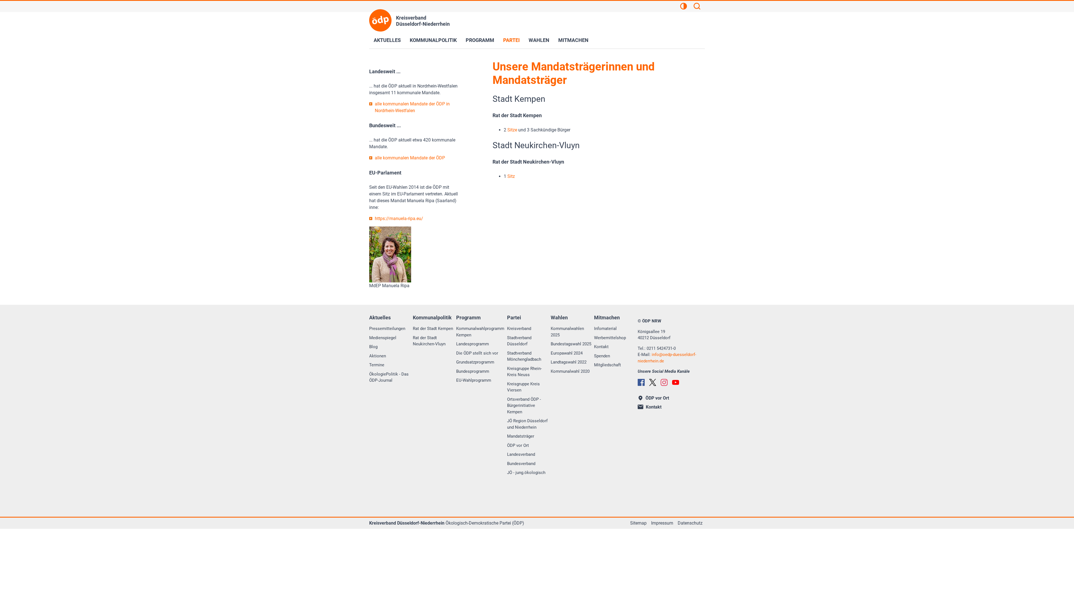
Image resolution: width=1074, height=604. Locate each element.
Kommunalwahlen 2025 (567, 332)
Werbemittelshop (610, 337)
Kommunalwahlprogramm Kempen (480, 332)
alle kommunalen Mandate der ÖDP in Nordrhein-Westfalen (412, 107)
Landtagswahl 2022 (569, 362)
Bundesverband (521, 463)
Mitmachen (573, 40)
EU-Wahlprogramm (473, 380)
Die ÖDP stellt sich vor (477, 353)
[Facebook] (641, 382)
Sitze (512, 130)
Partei (511, 40)
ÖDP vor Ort (518, 445)
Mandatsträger (520, 436)
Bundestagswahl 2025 (571, 343)
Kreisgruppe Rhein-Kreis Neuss (524, 372)
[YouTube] (675, 382)
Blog (373, 346)
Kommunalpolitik (433, 40)
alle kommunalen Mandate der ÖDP (410, 158)
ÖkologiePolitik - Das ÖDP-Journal (389, 377)
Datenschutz (690, 523)
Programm (480, 40)
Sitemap (638, 523)
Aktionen (377, 355)
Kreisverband (519, 328)
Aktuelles (387, 40)
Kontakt (601, 346)
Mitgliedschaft (607, 364)
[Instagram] (664, 382)
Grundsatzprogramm (475, 362)
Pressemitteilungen (387, 328)
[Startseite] (380, 20)
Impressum (662, 523)
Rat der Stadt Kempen (433, 328)
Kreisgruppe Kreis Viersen (523, 387)
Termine (376, 364)
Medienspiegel (382, 337)
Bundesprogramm (472, 371)
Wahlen (539, 40)
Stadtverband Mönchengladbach (524, 356)
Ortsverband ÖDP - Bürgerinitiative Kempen (524, 405)
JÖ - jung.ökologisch (526, 472)
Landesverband (521, 454)
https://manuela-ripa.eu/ (399, 218)
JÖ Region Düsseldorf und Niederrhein (527, 424)
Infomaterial (605, 328)
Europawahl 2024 (567, 353)
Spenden (602, 355)
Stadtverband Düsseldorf (519, 341)
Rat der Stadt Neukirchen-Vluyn (429, 341)
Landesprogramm (472, 343)
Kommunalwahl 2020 (570, 371)
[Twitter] (652, 382)
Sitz (511, 176)
